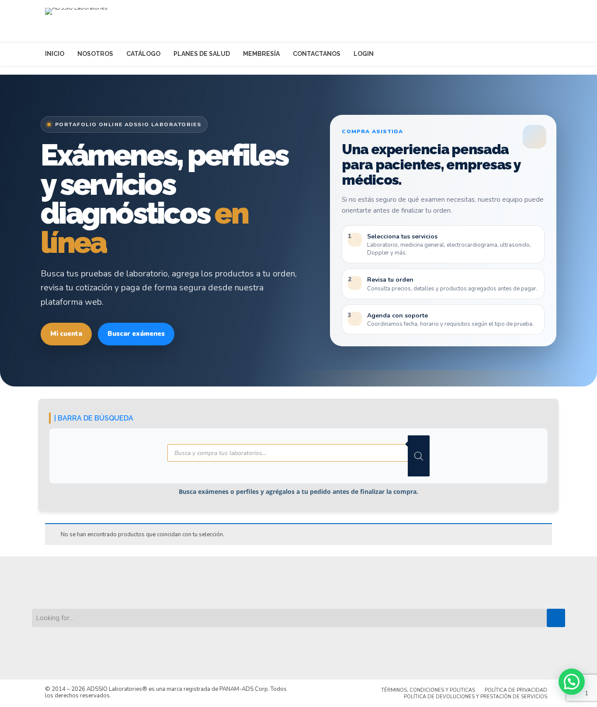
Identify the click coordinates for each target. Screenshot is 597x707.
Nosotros (95, 53)
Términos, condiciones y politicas (428, 690)
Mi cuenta (66, 333)
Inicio (54, 53)
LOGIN (364, 53)
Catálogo (143, 53)
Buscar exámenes (136, 333)
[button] (572, 682)
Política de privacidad (516, 690)
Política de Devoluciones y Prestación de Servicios (475, 696)
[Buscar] (419, 455)
